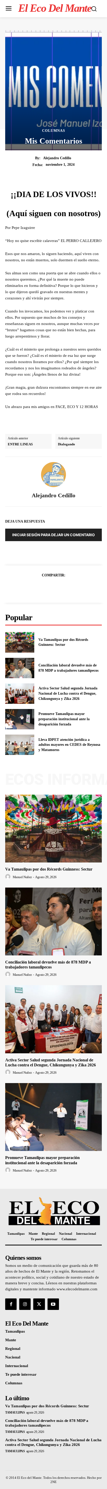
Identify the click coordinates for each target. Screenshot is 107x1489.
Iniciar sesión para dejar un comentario (53, 535)
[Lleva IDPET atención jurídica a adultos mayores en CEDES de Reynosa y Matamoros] (19, 745)
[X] (47, 588)
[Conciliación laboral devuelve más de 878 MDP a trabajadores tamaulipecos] (19, 668)
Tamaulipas (15, 1412)
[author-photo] (8, 877)
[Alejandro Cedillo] (53, 474)
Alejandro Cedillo (57, 158)
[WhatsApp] (71, 588)
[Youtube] (53, 1304)
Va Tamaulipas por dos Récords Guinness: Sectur (48, 869)
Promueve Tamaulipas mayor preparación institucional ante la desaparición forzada (64, 719)
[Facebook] (35, 588)
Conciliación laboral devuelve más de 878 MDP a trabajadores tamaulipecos (48, 964)
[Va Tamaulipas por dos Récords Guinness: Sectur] (19, 642)
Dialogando (66, 444)
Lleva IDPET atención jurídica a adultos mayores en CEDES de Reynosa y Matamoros (69, 745)
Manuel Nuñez (22, 877)
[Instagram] (25, 1304)
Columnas (53, 131)
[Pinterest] (59, 588)
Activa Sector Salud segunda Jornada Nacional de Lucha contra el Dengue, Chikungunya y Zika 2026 (67, 693)
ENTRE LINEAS (20, 444)
